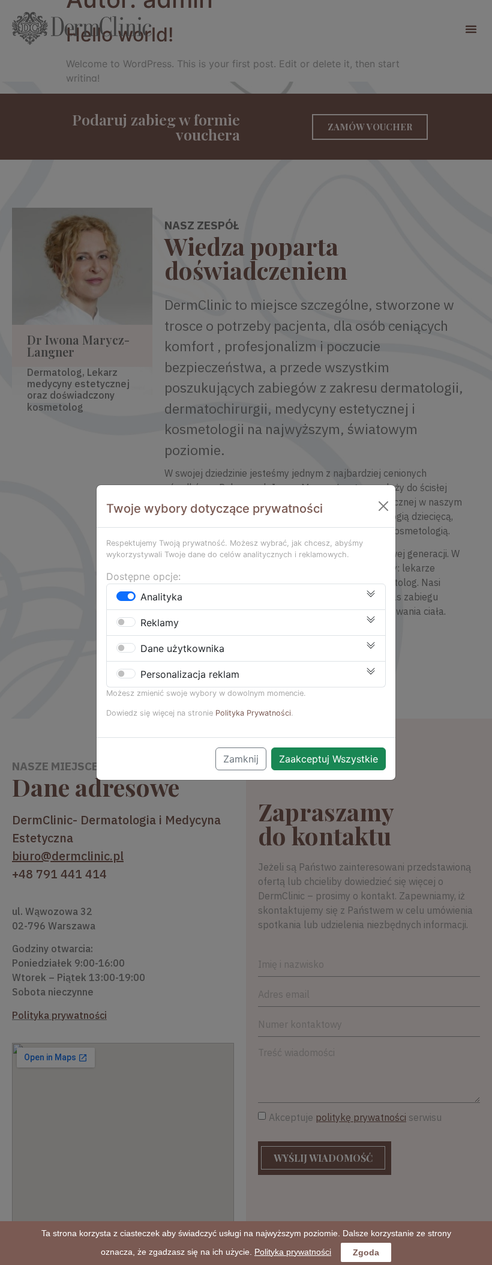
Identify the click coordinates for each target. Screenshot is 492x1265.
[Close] (383, 506)
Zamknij (241, 759)
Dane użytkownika (182, 648)
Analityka (161, 597)
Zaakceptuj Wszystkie (328, 759)
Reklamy (159, 622)
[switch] (126, 596)
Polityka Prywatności (253, 712)
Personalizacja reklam (189, 674)
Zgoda (366, 1252)
